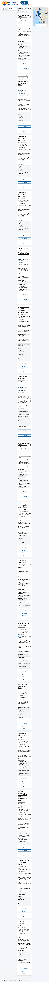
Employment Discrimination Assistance (24, 113)
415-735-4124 (22, 26)
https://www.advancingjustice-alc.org (25, 747)
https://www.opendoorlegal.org (25, 28)
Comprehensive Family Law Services (24, 56)
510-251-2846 (22, 147)
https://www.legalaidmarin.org (25, 936)
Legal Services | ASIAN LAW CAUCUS (23, 735)
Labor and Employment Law (24, 42)
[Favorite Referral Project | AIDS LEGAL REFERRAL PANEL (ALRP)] (30, 379)
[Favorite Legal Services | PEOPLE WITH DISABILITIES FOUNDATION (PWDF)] (30, 564)
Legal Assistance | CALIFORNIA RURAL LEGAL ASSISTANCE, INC (23, 309)
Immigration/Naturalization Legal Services (23, 53)
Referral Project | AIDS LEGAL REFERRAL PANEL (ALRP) (23, 379)
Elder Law (20, 44)
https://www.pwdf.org (23, 577)
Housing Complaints (22, 535)
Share (30, 8)
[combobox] (26, 11)
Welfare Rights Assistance (23, 414)
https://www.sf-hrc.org (24, 95)
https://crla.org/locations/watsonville (25, 322)
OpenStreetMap (43, 24)
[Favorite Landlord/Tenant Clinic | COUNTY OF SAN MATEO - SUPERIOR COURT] (30, 251)
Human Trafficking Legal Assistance (23, 172)
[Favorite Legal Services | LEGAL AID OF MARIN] (30, 923)
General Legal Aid (21, 49)
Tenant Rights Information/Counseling (23, 533)
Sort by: (18, 11)
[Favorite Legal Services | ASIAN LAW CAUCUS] (30, 735)
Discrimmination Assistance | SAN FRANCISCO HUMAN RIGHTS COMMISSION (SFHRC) (23, 80)
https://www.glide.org (23, 697)
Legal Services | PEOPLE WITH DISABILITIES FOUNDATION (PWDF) (23, 564)
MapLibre (37, 24)
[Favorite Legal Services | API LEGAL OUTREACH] (30, 138)
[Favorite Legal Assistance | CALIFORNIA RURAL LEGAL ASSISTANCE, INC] (30, 309)
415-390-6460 (22, 695)
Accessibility (26, 980)
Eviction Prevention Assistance (22, 59)
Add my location (6, 11)
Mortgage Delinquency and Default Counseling (23, 836)
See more (24, 70)
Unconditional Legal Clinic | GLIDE (22, 686)
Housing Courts (21, 284)
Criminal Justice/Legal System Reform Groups (24, 774)
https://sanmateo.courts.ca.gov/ (25, 265)
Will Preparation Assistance (23, 416)
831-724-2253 (22, 319)
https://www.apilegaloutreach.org (25, 150)
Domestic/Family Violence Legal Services (23, 175)
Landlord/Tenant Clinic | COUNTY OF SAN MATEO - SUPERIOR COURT (23, 251)
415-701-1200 (22, 390)
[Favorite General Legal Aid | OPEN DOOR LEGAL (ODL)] (30, 17)
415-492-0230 (22, 933)
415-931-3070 (22, 575)
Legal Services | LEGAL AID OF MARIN (23, 923)
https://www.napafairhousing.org (25, 519)
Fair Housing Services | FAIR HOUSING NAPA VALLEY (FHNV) (23, 506)
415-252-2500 (22, 93)
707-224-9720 (22, 516)
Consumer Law (21, 50)
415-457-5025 (22, 812)
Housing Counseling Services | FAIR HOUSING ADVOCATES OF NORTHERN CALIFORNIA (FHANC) (22, 797)
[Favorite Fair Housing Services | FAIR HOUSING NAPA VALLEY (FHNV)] (30, 506)
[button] (40, 14)
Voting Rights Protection (23, 761)
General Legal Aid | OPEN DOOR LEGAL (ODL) (23, 16)
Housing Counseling (22, 832)
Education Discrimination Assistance (23, 119)
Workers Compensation (23, 410)
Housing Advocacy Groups (23, 833)
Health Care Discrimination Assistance (23, 353)
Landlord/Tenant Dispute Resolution (23, 282)
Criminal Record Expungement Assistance (24, 716)
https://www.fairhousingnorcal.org (25, 815)
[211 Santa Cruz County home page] (15, 3)
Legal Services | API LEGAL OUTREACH (23, 138)
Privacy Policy (19, 980)
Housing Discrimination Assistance (23, 47)
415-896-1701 (22, 744)
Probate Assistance (22, 426)
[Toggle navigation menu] (46, 3)
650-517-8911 (22, 262)
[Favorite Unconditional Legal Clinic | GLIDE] (30, 686)
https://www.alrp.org (23, 392)
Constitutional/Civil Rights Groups (23, 771)
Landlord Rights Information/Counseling (23, 287)
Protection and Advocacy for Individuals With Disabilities (24, 606)
